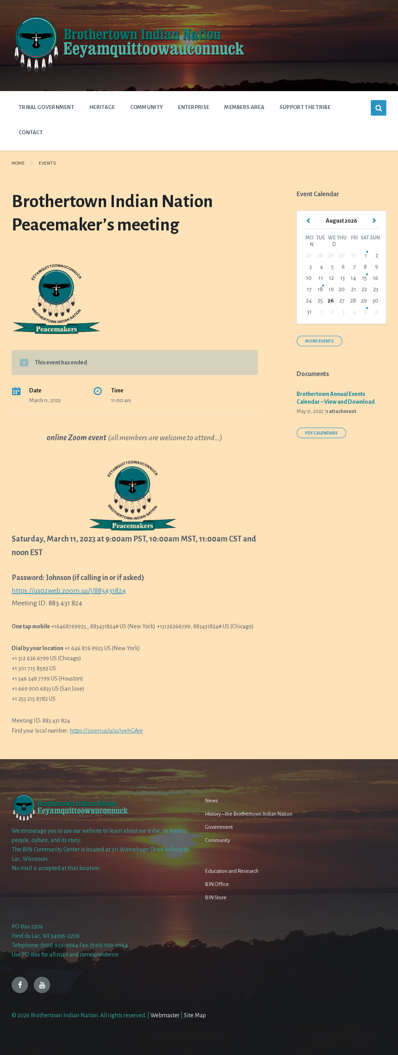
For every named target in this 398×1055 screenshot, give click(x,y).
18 (320, 289)
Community (217, 840)
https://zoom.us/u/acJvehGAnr (106, 731)
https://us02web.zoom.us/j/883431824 (69, 590)
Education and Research (231, 871)
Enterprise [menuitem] (193, 107)
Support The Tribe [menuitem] (304, 107)
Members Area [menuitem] (244, 107)
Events (47, 163)
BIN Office (217, 884)
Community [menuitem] (146, 107)
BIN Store (216, 897)
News (211, 801)
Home (18, 163)
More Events (319, 341)
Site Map (195, 1015)
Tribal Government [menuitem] (46, 107)
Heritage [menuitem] (102, 107)
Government (219, 827)
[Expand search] (378, 108)
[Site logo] (128, 72)
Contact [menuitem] (31, 132)
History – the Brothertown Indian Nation (248, 814)
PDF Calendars (321, 433)
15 (364, 278)
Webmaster (165, 1015)
